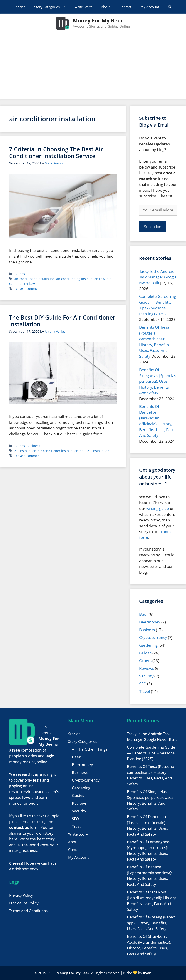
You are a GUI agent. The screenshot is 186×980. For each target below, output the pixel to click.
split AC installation (94, 451)
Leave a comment (27, 288)
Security (146, 676)
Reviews (146, 668)
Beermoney (149, 622)
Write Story (83, 7)
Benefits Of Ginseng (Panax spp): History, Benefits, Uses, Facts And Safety (151, 922)
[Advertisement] (93, 67)
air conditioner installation (34, 279)
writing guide (157, 508)
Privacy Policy (21, 895)
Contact (125, 7)
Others (145, 660)
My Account (149, 7)
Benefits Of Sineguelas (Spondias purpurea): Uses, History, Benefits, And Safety (157, 381)
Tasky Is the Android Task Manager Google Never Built (158, 277)
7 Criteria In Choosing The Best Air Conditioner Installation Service (56, 152)
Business (33, 446)
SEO (142, 683)
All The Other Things (89, 749)
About (105, 7)
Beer (143, 614)
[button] (170, 7)
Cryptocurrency (153, 637)
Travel (144, 691)
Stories (20, 7)
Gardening (148, 645)
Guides (19, 274)
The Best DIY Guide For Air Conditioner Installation (62, 320)
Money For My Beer (98, 20)
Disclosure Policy (24, 903)
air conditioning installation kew (80, 279)
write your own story (35, 833)
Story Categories (47, 7)
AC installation (25, 451)
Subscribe (152, 226)
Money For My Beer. (73, 972)
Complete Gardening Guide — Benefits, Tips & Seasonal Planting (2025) (151, 752)
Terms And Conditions (28, 910)
